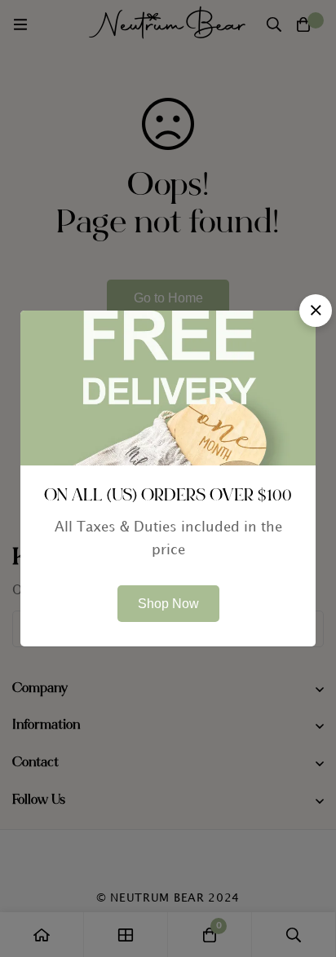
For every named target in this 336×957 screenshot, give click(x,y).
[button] (315, 310)
